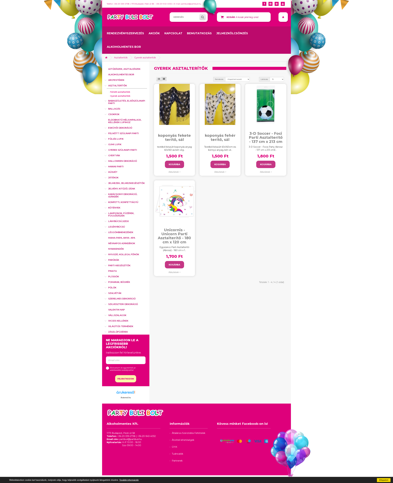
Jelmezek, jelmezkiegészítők (126, 183)
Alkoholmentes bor (124, 47)
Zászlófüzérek (118, 331)
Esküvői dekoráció (120, 127)
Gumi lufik (114, 144)
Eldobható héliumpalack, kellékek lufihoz (124, 121)
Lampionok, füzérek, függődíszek (121, 214)
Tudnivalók (177, 453)
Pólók (112, 287)
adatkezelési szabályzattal (121, 370)
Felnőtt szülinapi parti (123, 133)
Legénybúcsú (116, 226)
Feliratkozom (125, 379)
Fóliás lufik (116, 138)
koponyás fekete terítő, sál (174, 137)
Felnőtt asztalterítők (120, 92)
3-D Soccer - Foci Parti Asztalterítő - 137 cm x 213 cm (266, 138)
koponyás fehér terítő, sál (220, 137)
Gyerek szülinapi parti (122, 150)
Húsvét (112, 172)
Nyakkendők (116, 248)
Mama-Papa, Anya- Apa (121, 237)
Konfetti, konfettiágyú (123, 202)
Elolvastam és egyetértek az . (122, 369)
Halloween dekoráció (122, 161)
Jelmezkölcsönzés (232, 33)
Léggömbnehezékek (120, 232)
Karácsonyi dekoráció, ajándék (122, 195)
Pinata (112, 271)
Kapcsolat (173, 33)
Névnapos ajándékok (121, 243)
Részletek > (174, 172)
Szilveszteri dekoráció (123, 304)
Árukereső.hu (126, 398)
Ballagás (114, 108)
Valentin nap (116, 309)
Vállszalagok (117, 315)
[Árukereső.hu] (126, 393)
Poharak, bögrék (119, 282)
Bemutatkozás (199, 33)
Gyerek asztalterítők (145, 57)
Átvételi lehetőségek (183, 440)
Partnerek (177, 460)
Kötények (114, 207)
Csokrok (113, 114)
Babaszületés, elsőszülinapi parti (126, 102)
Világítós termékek (120, 326)
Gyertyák (114, 155)
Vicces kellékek (118, 320)
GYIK (174, 447)
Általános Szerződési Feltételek (188, 433)
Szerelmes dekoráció (122, 298)
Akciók (154, 33)
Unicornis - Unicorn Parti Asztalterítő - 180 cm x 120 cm (174, 236)
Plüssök (113, 276)
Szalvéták (114, 293)
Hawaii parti (116, 166)
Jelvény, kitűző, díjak (121, 188)
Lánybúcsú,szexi (118, 221)
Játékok (113, 177)
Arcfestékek (116, 80)
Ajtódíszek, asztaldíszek (124, 69)
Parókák (113, 260)
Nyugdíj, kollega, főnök (123, 254)
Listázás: (264, 79)
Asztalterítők (121, 57)
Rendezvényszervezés (125, 33)
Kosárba (174, 164)
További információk (129, 480)
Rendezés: (219, 79)
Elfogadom (383, 480)
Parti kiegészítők (119, 265)
